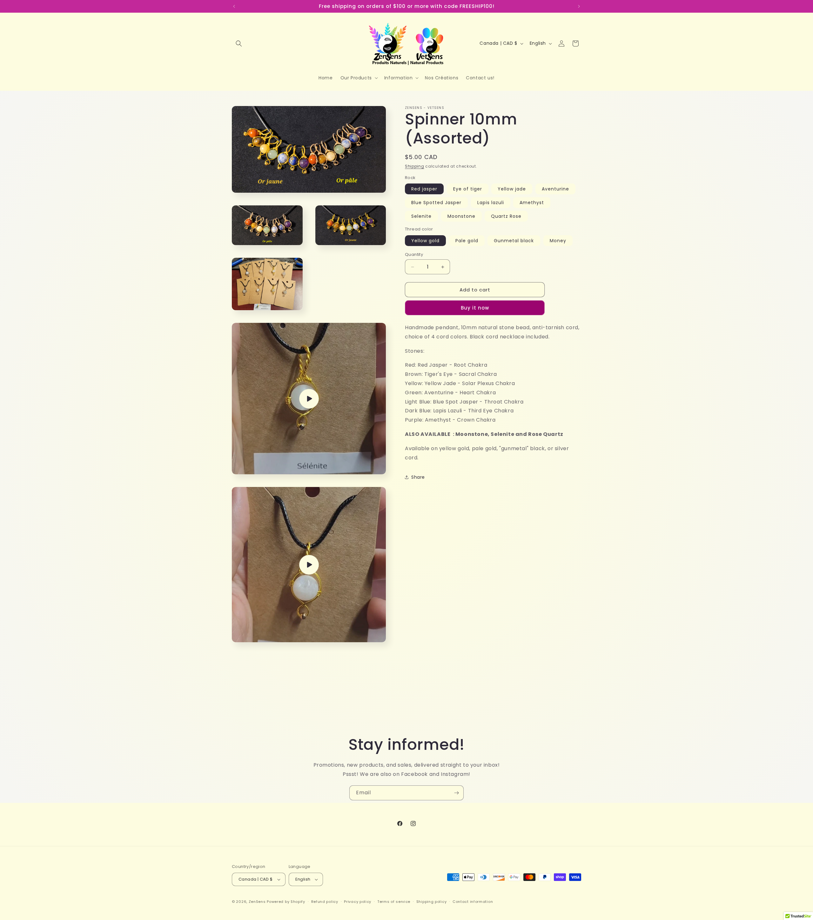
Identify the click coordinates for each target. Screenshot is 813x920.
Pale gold (466, 240)
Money (558, 240)
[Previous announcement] (234, 6)
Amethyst (532, 202)
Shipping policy (431, 901)
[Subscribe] (456, 792)
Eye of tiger (467, 189)
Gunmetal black (514, 240)
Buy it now (475, 307)
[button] (239, 43)
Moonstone (461, 216)
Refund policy (324, 901)
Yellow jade (512, 189)
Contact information (473, 901)
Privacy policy (357, 901)
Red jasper (424, 189)
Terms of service (393, 901)
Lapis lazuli (490, 202)
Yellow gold (425, 240)
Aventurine (555, 189)
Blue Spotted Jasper (436, 202)
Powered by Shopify (286, 901)
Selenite (421, 216)
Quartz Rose (506, 216)
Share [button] (418, 477)
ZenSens (257, 901)
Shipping (414, 166)
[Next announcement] (579, 6)
